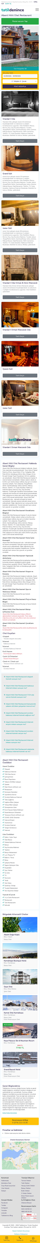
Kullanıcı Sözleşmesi (21, 1234)
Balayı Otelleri (26, 1188)
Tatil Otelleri (25, 1183)
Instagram (4, 1208)
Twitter (3, 1205)
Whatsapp (33, 1241)
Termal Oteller (26, 1181)
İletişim (3, 1191)
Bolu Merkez (12, 989)
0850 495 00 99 (26, 1212)
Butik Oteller (25, 1191)
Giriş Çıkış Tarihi (8, 73)
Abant (10, 937)
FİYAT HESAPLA (20, 86)
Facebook (4, 1203)
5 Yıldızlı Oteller (26, 1193)
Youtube (4, 1210)
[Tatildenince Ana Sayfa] (12, 10)
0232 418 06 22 (26, 1209)
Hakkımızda (5, 1181)
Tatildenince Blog (7, 1216)
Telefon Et (20, 1240)
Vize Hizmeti (5, 1188)
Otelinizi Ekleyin (26, 1203)
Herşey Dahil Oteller (28, 1186)
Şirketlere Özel (6, 1183)
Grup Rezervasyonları (8, 1186)
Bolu (5, 937)
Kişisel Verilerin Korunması (21, 1231)
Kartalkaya (11, 963)
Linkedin (4, 1213)
